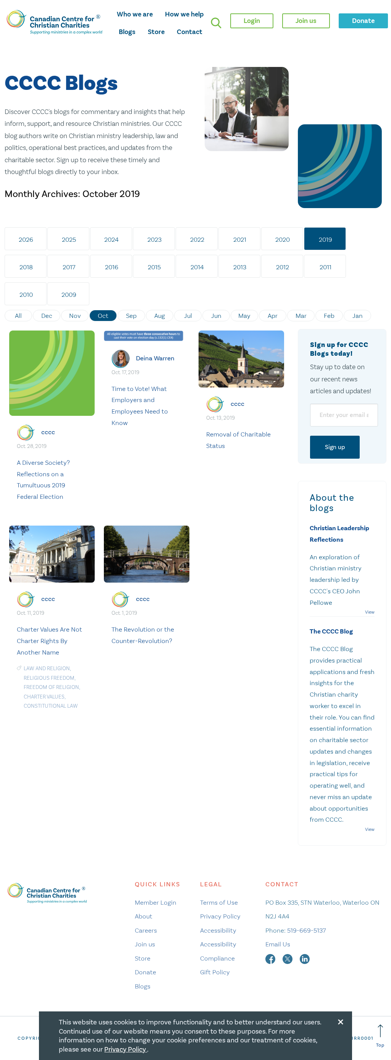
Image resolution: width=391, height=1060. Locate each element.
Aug (159, 315)
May (244, 315)
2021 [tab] (239, 239)
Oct (103, 315)
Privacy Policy (220, 916)
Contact (189, 32)
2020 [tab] (282, 239)
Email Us (277, 944)
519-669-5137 (306, 930)
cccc (48, 432)
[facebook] (271, 958)
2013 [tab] (239, 267)
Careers (146, 930)
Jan (357, 315)
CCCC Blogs (61, 84)
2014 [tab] (197, 267)
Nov (75, 315)
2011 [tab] (325, 267)
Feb (329, 315)
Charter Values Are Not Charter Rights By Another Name (49, 640)
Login (252, 20)
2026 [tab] (26, 239)
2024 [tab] (111, 239)
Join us (145, 944)
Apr (273, 315)
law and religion (47, 668)
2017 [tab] (69, 267)
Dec (46, 315)
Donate (145, 972)
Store (156, 32)
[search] (216, 23)
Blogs (127, 32)
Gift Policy (215, 972)
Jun (216, 315)
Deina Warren (155, 358)
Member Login (155, 902)
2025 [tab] (69, 239)
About (143, 916)
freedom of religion (51, 687)
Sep (131, 315)
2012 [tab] (282, 267)
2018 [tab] (26, 267)
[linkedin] (305, 958)
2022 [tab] (197, 239)
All (18, 315)
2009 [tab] (68, 294)
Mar (301, 315)
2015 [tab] (154, 267)
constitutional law (51, 706)
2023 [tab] (154, 239)
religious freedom (49, 678)
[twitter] (288, 958)
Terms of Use (219, 902)
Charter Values (44, 697)
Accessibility (218, 930)
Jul (188, 315)
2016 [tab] (111, 267)
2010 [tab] (26, 294)
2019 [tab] (325, 239)
